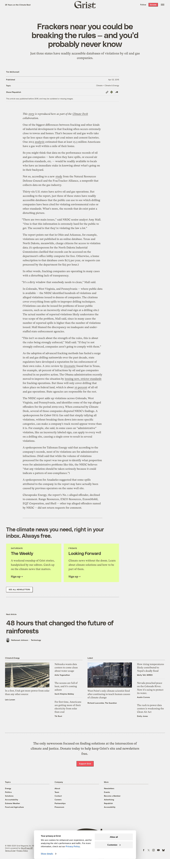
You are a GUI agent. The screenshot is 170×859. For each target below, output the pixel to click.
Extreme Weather (12, 803)
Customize (112, 845)
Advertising (109, 799)
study (59, 176)
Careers (58, 799)
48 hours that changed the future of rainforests (60, 627)
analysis (39, 141)
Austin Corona (143, 697)
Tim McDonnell (12, 72)
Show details (47, 854)
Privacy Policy (22, 851)
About (57, 788)
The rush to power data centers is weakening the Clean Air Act (150, 708)
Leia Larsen (10, 699)
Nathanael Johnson (19, 640)
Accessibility (109, 807)
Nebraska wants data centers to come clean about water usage (66, 667)
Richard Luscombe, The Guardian (102, 703)
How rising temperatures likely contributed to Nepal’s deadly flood (150, 667)
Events (107, 792)
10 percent (81, 387)
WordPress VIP (27, 848)
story (31, 113)
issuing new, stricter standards (83, 378)
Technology (36, 640)
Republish (108, 803)
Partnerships (60, 803)
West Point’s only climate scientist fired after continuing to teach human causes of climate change (109, 694)
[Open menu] (162, 4)
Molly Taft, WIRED (145, 675)
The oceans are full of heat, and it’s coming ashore (66, 686)
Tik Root (58, 716)
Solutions (9, 796)
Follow (143, 4)
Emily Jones (142, 716)
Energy (8, 788)
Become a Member (112, 796)
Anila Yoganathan (62, 675)
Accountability (11, 799)
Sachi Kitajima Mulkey (64, 694)
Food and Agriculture (14, 807)
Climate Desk (80, 113)
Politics (8, 792)
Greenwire (70, 366)
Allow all (114, 837)
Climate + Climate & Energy (107, 85)
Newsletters (109, 788)
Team (57, 792)
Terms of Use (10, 851)
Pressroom (59, 807)
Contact (58, 796)
